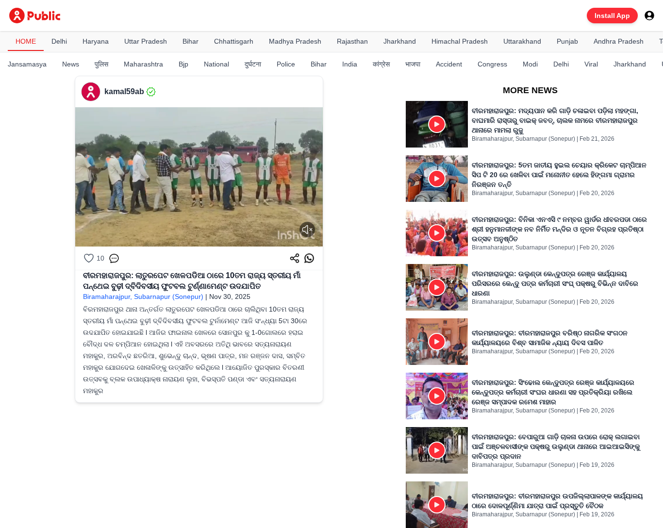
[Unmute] (307, 229)
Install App (612, 15)
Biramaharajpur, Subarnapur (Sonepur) (143, 296)
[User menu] (649, 15)
